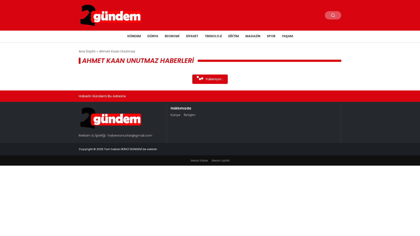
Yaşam (287, 36)
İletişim (189, 115)
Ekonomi (172, 36)
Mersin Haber (199, 160)
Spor (271, 36)
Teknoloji (213, 36)
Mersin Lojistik (220, 160)
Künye (175, 115)
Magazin (252, 36)
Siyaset (192, 36)
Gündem (134, 36)
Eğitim (233, 36)
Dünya (152, 36)
